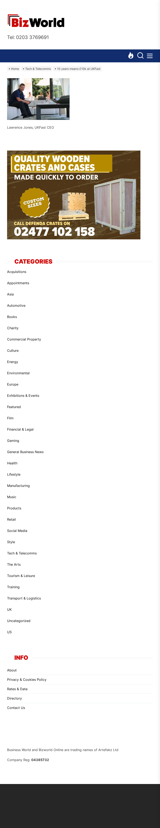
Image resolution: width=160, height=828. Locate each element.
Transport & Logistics (24, 598)
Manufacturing (18, 486)
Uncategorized (18, 621)
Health (12, 463)
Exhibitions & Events (23, 395)
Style (11, 542)
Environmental (18, 373)
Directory (14, 698)
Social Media (17, 531)
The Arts (14, 564)
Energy (12, 362)
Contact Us (16, 708)
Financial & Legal (20, 429)
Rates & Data (17, 689)
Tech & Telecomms (22, 553)
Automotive (16, 305)
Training (13, 587)
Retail (11, 519)
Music (11, 497)
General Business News (25, 452)
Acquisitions (16, 272)
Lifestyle (13, 474)
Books (12, 317)
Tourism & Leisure (21, 576)
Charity (13, 328)
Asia (10, 294)
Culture (13, 350)
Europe (12, 384)
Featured (14, 407)
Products (14, 508)
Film (10, 418)
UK (9, 609)
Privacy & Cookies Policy (26, 679)
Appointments (18, 283)
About (12, 670)
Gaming (13, 441)
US (9, 632)
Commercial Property (24, 339)
